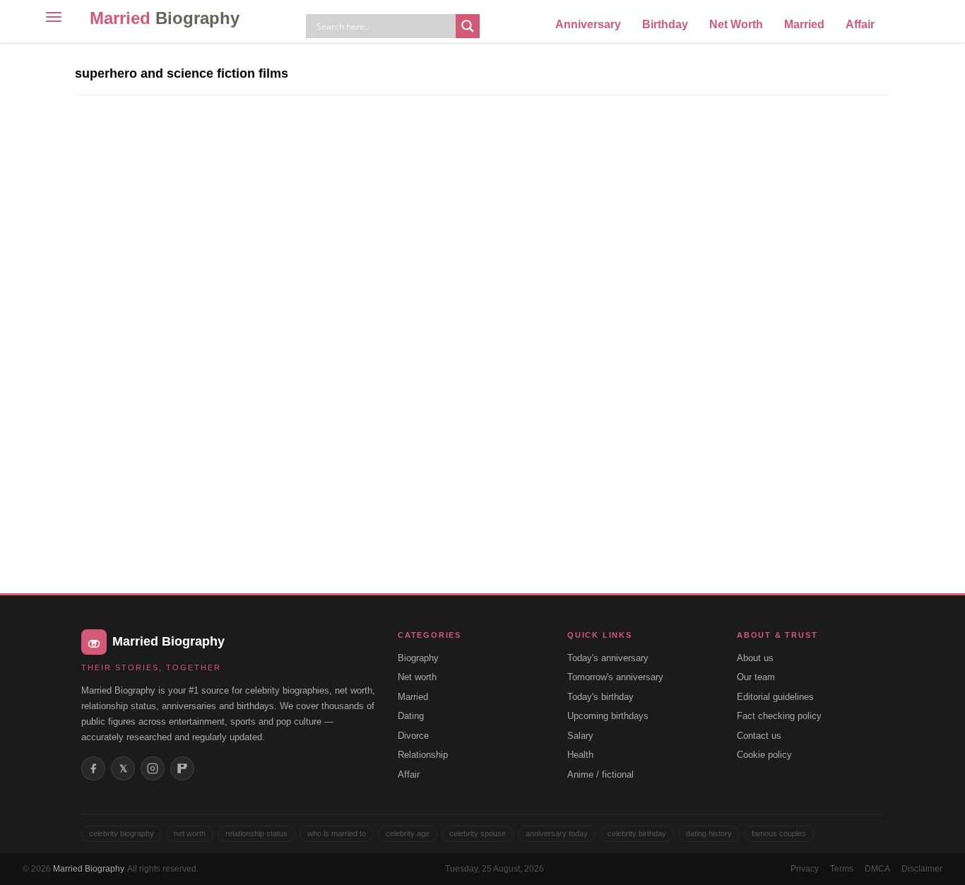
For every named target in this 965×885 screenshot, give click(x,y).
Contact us (759, 735)
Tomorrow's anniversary (615, 677)
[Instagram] (153, 768)
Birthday (665, 24)
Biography (418, 658)
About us (755, 658)
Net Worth (736, 24)
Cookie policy (764, 754)
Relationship (423, 754)
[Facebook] (93, 768)
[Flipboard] (182, 768)
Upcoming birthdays (608, 716)
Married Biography (88, 869)
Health (580, 754)
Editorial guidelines (775, 696)
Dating (411, 716)
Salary (580, 735)
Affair (860, 24)
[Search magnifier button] (468, 26)
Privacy (805, 869)
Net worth (417, 677)
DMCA (877, 869)
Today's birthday (600, 696)
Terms (841, 869)
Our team (756, 677)
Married (164, 18)
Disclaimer (921, 869)
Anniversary (588, 24)
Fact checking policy (779, 716)
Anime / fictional (600, 774)
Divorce (413, 735)
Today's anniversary (608, 658)
